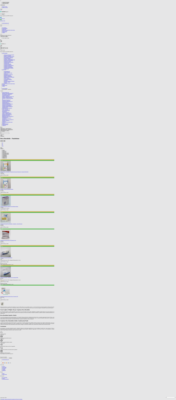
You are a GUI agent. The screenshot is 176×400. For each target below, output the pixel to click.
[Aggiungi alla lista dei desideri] (89, 46)
